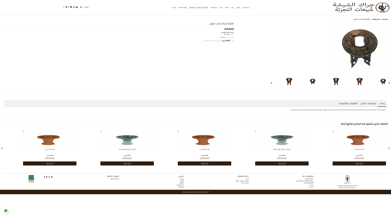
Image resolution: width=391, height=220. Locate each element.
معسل (238, 7)
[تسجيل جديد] (77, 7)
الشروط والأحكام (308, 183)
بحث (247, 178)
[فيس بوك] (44, 177)
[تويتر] (52, 177)
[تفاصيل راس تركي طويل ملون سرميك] (282, 140)
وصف (382, 103)
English (86, 7)
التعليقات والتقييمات (348, 103)
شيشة (227, 7)
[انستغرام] (49, 177)
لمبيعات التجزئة (114, 178)
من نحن (311, 185)
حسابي (182, 178)
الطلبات (182, 180)
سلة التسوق (180, 185)
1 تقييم (232, 32)
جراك (232, 7)
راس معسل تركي (359, 149)
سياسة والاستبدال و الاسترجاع (304, 180)
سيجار (221, 7)
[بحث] (81, 7)
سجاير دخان (246, 7)
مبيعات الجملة (183, 7)
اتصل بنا (174, 7)
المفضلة (181, 187)
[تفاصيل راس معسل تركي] (359, 140)
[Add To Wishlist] (333, 131)
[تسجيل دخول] (74, 7)
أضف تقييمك (225, 32)
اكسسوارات (213, 7)
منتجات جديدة (245, 183)
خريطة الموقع (309, 178)
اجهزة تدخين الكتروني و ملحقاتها (198, 7)
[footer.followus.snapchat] (46, 177)
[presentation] (271, 82)
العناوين (181, 183)
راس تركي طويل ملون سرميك (282, 149)
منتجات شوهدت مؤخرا (242, 180)
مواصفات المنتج (368, 103)
